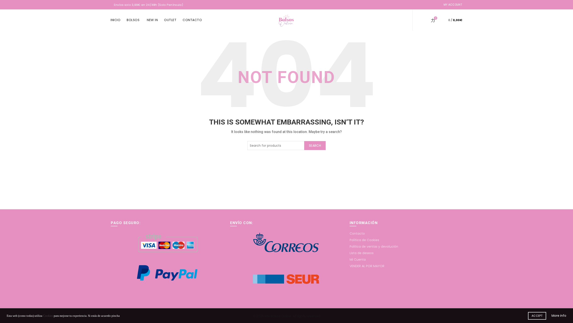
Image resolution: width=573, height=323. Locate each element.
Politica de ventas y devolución (374, 246)
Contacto (192, 20)
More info (559, 315)
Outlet (170, 20)
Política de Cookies (364, 240)
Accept (537, 316)
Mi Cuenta (358, 259)
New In (152, 20)
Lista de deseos (362, 253)
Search (315, 145)
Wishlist (435, 18)
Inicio (115, 20)
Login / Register (400, 20)
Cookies (48, 315)
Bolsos (133, 20)
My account (453, 5)
